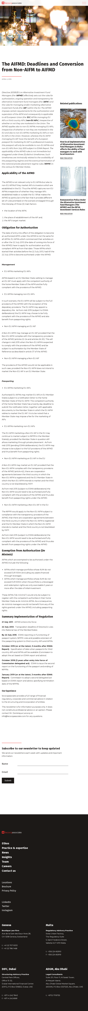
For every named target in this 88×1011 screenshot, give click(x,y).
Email (5, 772)
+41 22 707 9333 (11, 945)
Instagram (7, 910)
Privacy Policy (9, 890)
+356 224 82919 (54, 955)
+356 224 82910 (54, 951)
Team (5, 861)
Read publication (66, 158)
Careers (7, 866)
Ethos (5, 843)
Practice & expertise (15, 848)
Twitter (5, 906)
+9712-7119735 (54, 995)
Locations (7, 882)
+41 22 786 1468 (10, 948)
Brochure (6, 886)
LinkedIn (6, 902)
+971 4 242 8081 (10, 998)
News (5, 852)
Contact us (9, 870)
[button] (84, 3)
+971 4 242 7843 (11, 995)
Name (5, 763)
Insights (7, 857)
